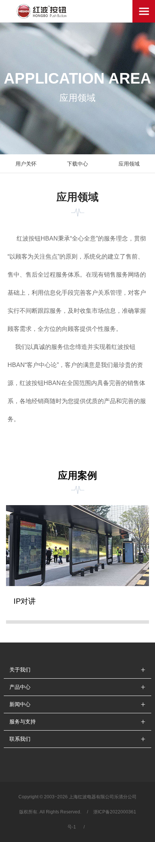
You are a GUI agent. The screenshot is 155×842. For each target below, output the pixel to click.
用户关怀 (25, 164)
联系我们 (19, 739)
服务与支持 (22, 722)
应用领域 (129, 164)
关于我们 (19, 670)
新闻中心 (19, 704)
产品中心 (19, 687)
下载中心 (77, 164)
